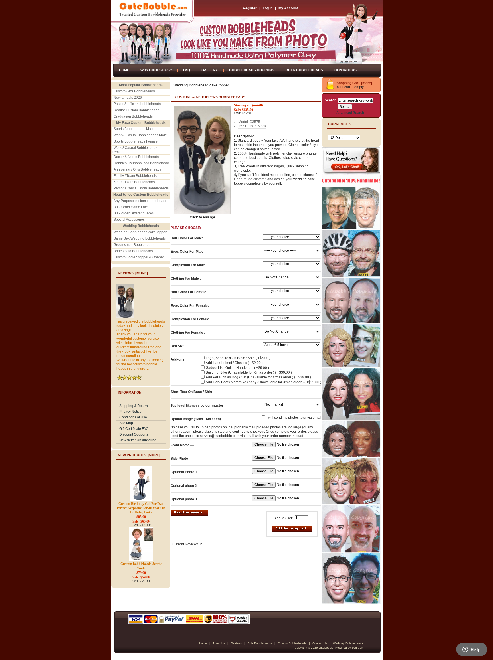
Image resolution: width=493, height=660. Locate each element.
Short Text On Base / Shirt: (192, 392)
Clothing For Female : (188, 333)
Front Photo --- (182, 445)
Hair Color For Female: (189, 292)
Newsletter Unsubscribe (137, 440)
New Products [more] (139, 455)
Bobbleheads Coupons (251, 70)
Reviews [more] (133, 273)
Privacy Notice (130, 412)
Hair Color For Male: (187, 238)
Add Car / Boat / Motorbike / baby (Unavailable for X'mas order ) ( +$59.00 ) (263, 382)
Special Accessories (129, 220)
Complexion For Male (188, 265)
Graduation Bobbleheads (133, 116)
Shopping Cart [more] (354, 83)
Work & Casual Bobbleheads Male (140, 135)
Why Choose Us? (156, 70)
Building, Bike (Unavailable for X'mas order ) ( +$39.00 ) (249, 372)
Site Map (126, 423)
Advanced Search (350, 113)
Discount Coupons (133, 434)
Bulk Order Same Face (131, 207)
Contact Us (345, 70)
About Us (219, 643)
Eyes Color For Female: (190, 306)
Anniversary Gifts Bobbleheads (137, 169)
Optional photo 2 (184, 486)
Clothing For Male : (186, 278)
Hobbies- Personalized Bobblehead (141, 163)
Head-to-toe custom (249, 179)
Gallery (209, 70)
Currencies (339, 124)
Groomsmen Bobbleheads (134, 245)
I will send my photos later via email (293, 418)
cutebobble (326, 647)
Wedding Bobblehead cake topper (140, 232)
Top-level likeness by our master (197, 406)
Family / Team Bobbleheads (135, 176)
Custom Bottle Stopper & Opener (139, 257)
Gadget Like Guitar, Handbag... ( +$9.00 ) (237, 368)
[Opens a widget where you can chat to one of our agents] (471, 650)
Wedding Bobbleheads (348, 643)
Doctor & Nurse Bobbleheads (136, 157)
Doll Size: (178, 346)
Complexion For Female (190, 319)
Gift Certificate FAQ (133, 429)
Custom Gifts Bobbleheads (134, 91)
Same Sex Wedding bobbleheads (140, 238)
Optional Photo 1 (184, 472)
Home (124, 70)
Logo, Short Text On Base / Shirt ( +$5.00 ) (238, 358)
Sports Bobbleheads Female (136, 141)
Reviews (236, 643)
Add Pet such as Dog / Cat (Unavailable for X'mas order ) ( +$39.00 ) (258, 377)
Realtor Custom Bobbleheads (136, 110)
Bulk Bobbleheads (304, 70)
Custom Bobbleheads (292, 643)
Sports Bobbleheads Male (134, 129)
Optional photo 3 (184, 499)
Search (330, 100)
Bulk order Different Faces (134, 213)
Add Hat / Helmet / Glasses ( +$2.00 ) (234, 363)
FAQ (186, 70)
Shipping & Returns (134, 406)
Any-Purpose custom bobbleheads (140, 201)
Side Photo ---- (182, 459)
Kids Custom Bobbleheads (134, 182)
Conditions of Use (133, 417)
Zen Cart (357, 647)
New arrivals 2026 (128, 98)
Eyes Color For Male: (188, 252)
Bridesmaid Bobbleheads (133, 251)
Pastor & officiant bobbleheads (137, 104)
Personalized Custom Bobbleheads (141, 188)
